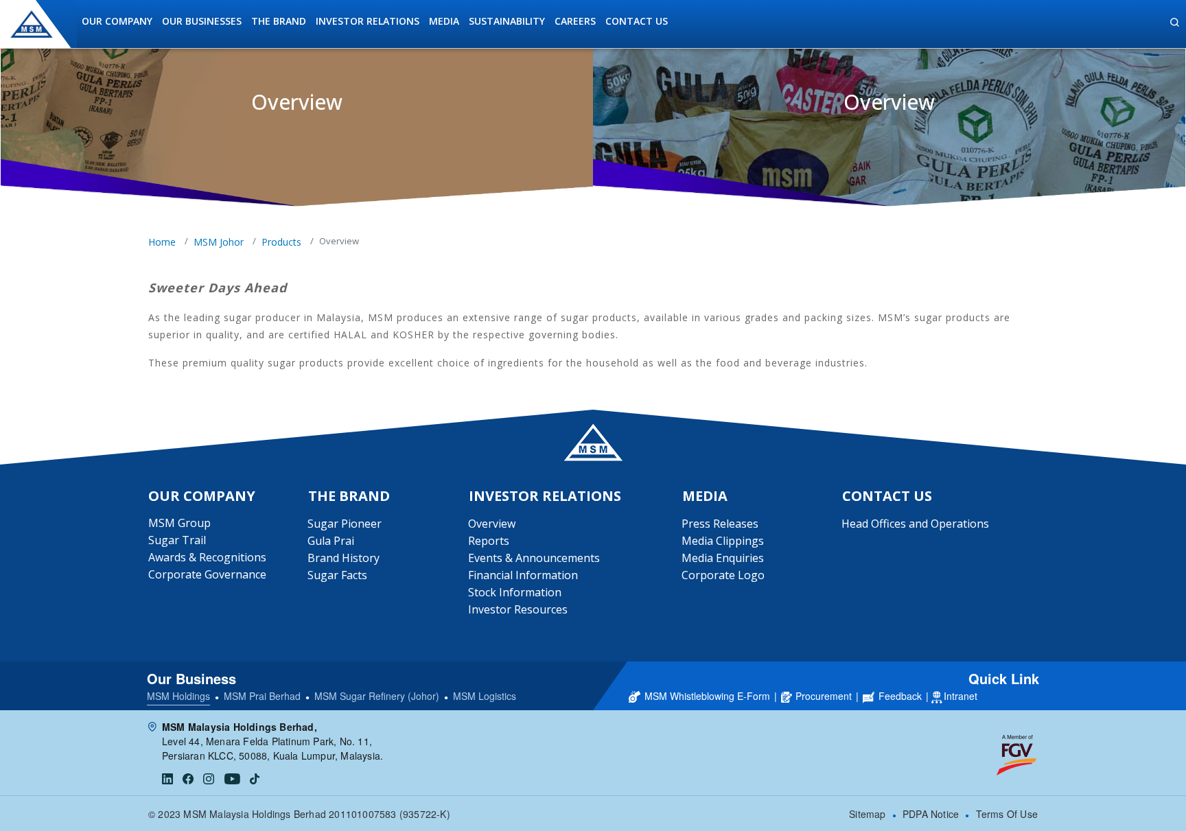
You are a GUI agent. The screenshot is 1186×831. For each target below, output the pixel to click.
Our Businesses (202, 20)
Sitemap (867, 814)
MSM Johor (219, 241)
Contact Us (636, 20)
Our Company (117, 20)
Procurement (823, 696)
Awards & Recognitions (207, 557)
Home (162, 241)
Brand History (343, 557)
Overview (491, 523)
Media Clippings (723, 540)
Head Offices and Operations (915, 523)
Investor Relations (367, 20)
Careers (575, 20)
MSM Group (179, 522)
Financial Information (523, 575)
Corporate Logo (723, 575)
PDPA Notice (931, 814)
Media (444, 20)
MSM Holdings (178, 696)
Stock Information (514, 592)
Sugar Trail (177, 540)
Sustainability (507, 20)
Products (281, 241)
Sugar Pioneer (344, 523)
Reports (488, 540)
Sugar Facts (337, 575)
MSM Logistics (484, 696)
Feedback (900, 696)
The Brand (278, 20)
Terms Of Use (1007, 814)
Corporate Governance (207, 574)
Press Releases (720, 523)
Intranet (960, 696)
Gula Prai (330, 540)
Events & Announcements (534, 557)
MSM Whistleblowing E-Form (707, 696)
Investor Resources (518, 609)
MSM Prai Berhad (262, 696)
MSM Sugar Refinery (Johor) (376, 696)
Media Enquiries (723, 557)
